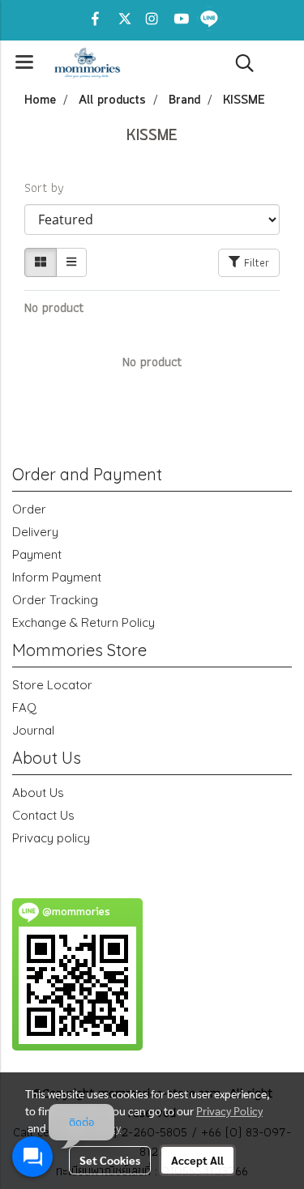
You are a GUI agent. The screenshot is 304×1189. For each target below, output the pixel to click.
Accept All (197, 1160)
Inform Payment (56, 577)
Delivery (35, 531)
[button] (239, 63)
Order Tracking (55, 599)
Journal (33, 730)
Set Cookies (109, 1160)
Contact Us (43, 815)
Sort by (49, 188)
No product (53, 307)
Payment (37, 554)
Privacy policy (51, 838)
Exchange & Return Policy (83, 622)
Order (29, 509)
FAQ (24, 707)
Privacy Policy (229, 1110)
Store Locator (52, 685)
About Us (38, 792)
